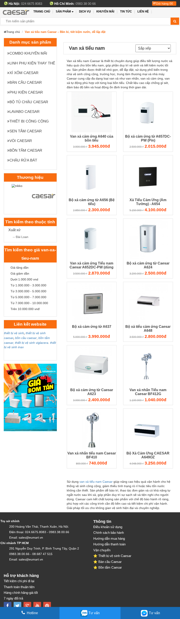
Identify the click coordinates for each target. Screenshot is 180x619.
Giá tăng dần (20, 267)
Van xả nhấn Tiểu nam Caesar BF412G (148, 392)
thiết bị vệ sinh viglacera (31, 342)
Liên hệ (143, 11)
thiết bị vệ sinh (14, 333)
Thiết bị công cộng (29, 121)
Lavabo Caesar (24, 112)
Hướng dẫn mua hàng (109, 538)
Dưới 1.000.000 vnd (24, 279)
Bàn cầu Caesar (25, 82)
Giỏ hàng (164, 3)
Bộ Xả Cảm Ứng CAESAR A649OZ (147, 455)
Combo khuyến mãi (28, 53)
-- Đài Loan (20, 237)
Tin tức (126, 11)
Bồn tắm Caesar (25, 150)
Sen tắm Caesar (25, 131)
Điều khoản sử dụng (107, 527)
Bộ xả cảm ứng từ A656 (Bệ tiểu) (92, 202)
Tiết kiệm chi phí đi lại (19, 581)
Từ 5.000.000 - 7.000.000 (28, 297)
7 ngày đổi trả (13, 598)
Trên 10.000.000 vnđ (25, 309)
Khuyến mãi (105, 11)
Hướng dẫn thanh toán (109, 544)
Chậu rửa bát (23, 160)
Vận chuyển (101, 550)
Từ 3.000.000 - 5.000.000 (28, 291)
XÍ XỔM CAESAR (23, 73)
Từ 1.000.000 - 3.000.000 (28, 285)
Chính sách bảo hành (108, 532)
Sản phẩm (63, 11)
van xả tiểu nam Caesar (96, 481)
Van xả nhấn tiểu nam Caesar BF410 (91, 455)
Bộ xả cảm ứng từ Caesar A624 (148, 265)
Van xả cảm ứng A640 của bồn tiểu (91, 138)
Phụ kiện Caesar (26, 92)
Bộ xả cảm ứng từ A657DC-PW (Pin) (148, 138)
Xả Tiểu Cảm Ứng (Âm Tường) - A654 (148, 202)
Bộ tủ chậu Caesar (28, 102)
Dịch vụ (85, 11)
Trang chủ (41, 11)
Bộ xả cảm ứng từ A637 (91, 326)
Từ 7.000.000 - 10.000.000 (29, 303)
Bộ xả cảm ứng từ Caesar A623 (91, 392)
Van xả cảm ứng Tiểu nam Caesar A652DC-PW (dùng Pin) (91, 265)
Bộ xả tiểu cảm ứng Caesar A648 (148, 328)
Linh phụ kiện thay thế (32, 63)
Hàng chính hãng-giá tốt (21, 592)
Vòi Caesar (20, 141)
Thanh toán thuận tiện (19, 587)
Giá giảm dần (20, 273)
